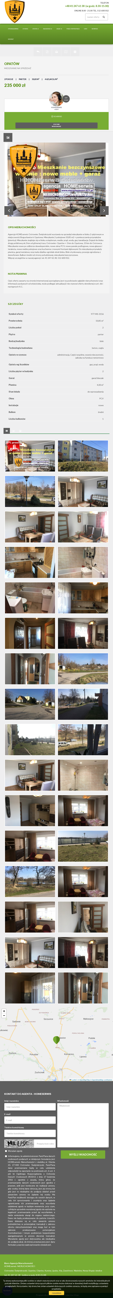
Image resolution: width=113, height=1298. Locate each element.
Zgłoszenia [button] (47, 29)
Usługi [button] (58, 29)
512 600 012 (57, 116)
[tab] (8, 137)
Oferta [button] (35, 29)
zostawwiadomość (56, 125)
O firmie (25, 29)
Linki (85, 29)
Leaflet (74, 1080)
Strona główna (13, 29)
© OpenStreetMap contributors (101, 1080)
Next (104, 210)
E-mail (7, 1114)
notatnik (95, 29)
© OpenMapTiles (84, 1080)
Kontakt (11, 39)
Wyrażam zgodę (15, 1151)
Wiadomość (63, 1101)
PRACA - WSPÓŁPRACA (73, 29)
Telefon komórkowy (14, 1127)
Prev (8, 210)
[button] (56, 1040)
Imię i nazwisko (11, 1101)
